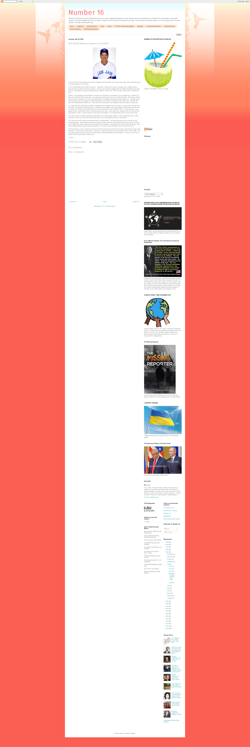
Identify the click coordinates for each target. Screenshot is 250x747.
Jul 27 (170, 566)
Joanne (148, 485)
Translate (157, 196)
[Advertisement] (160, 108)
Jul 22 (170, 569)
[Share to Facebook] (99, 142)
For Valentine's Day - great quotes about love (176, 640)
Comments (169, 532)
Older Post (136, 201)
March (169, 593)
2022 (167, 552)
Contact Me (80, 26)
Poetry (109, 26)
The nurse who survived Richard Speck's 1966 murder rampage (176, 695)
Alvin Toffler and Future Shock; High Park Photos (177, 685)
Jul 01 (170, 582)
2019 (167, 606)
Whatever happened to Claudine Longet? (176, 713)
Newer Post (73, 201)
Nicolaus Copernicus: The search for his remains (176, 659)
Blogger (133, 733)
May (168, 588)
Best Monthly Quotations (91, 29)
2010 (167, 628)
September (170, 561)
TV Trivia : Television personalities (124, 26)
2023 (167, 549)
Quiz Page (140, 26)
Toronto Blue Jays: (169, 26)
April (168, 590)
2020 (167, 603)
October (169, 559)
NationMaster (167, 516)
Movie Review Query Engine (172, 519)
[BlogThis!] (96, 142)
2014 (167, 618)
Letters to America (75, 29)
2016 (167, 613)
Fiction (102, 26)
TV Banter (147, 521)
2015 (167, 616)
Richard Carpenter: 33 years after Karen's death (175, 677)
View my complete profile (151, 497)
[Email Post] (90, 142)
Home (71, 26)
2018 (167, 608)
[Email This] (94, 142)
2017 (167, 611)
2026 (167, 542)
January (169, 598)
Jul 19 (170, 571)
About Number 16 (92, 26)
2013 (167, 621)
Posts (168, 529)
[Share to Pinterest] (101, 142)
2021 (167, 601)
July (168, 564)
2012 (167, 623)
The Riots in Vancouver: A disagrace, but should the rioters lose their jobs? (176, 668)
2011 (167, 626)
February (170, 595)
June (168, 585)
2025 (167, 544)
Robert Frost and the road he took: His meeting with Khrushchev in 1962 (176, 650)
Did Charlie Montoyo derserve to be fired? (171, 576)
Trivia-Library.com (169, 507)
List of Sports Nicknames (154, 26)
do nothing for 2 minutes (170, 510)
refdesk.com (167, 513)
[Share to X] (97, 142)
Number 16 (86, 12)
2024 (167, 547)
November (170, 556)
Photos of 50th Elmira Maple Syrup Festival (176, 703)
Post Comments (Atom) (108, 206)
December (170, 554)
